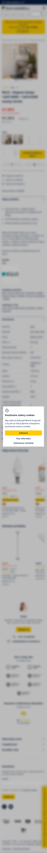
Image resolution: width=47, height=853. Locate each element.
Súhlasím (23, 433)
